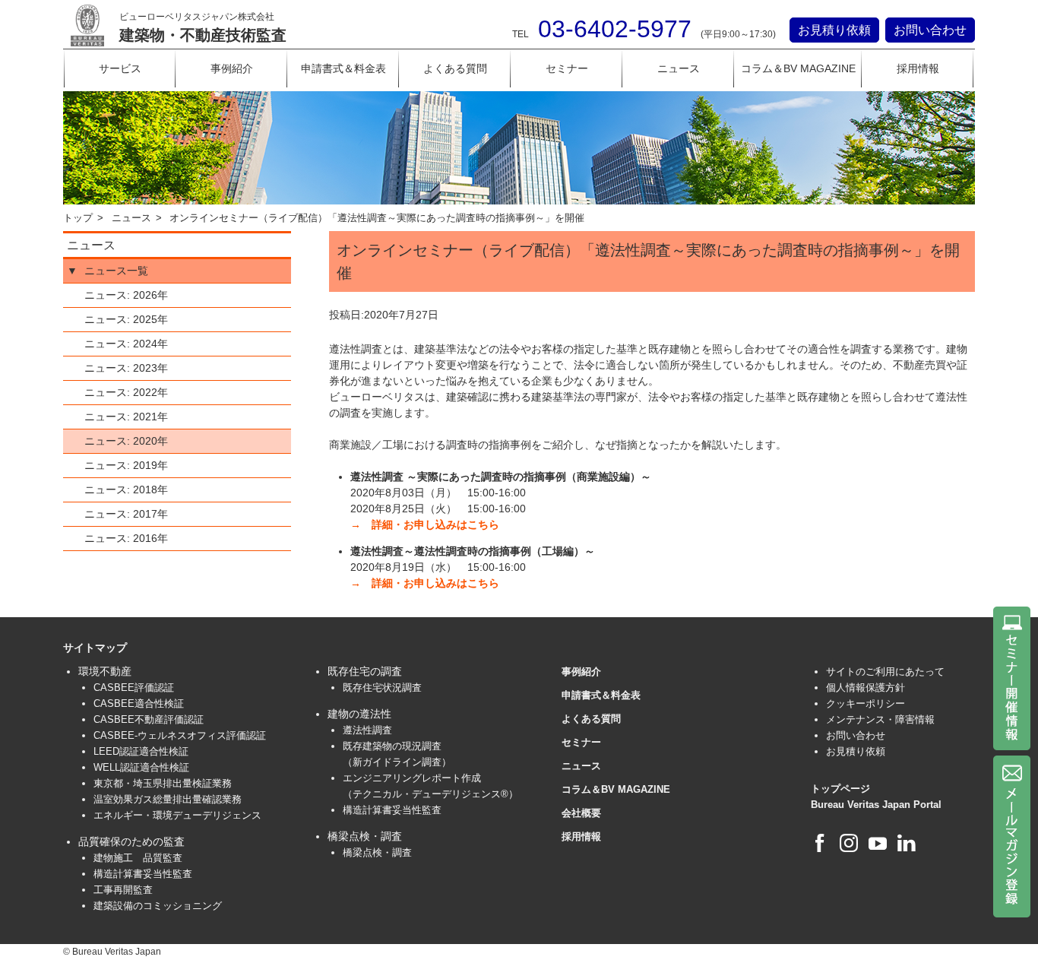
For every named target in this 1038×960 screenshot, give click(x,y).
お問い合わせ (930, 30)
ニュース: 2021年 (126, 416)
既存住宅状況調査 (382, 687)
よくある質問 (455, 68)
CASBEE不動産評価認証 (148, 719)
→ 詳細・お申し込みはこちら (424, 524)
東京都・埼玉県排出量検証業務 (162, 783)
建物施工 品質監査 (137, 857)
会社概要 (581, 813)
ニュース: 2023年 (126, 368)
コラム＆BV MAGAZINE (798, 68)
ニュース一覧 (116, 271)
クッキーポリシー (865, 703)
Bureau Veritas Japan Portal (876, 804)
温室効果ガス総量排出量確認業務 (167, 799)
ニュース (678, 68)
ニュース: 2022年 (126, 392)
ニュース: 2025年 (126, 319)
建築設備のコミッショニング (157, 905)
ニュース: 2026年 (126, 295)
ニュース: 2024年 (126, 343)
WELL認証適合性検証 (141, 767)
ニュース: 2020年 (126, 441)
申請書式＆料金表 (343, 68)
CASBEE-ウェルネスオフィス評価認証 (179, 735)
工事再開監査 (123, 889)
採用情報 (918, 68)
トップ (78, 218)
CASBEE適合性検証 (138, 703)
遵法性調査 (367, 730)
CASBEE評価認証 (133, 687)
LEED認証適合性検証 (140, 751)
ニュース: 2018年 (126, 489)
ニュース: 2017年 (126, 514)
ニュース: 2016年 (126, 538)
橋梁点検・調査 (377, 852)
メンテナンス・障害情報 (880, 719)
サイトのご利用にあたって (885, 671)
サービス (120, 68)
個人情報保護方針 (865, 687)
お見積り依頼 (834, 30)
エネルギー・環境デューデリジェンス (177, 815)
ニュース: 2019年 (126, 465)
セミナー (567, 68)
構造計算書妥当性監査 (142, 873)
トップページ (840, 788)
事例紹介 (231, 68)
